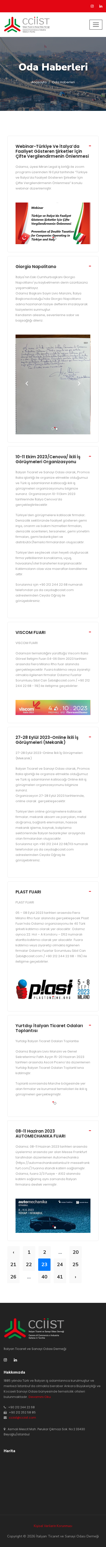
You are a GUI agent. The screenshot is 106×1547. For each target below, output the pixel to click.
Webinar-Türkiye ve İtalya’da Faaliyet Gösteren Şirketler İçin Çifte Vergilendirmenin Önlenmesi (52, 151)
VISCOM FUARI (31, 632)
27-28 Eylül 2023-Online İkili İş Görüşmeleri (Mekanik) (47, 740)
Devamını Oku (40, 1396)
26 (13, 1277)
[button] (53, 237)
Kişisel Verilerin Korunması (53, 1526)
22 (29, 1264)
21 (13, 1264)
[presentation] (26, 384)
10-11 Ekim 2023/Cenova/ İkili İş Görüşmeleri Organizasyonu (48, 459)
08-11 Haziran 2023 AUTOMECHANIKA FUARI (41, 1134)
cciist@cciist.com (22, 1417)
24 (60, 1264)
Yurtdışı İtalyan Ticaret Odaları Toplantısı (49, 1028)
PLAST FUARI (28, 891)
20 (76, 1252)
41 (60, 1277)
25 (75, 1264)
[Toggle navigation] (95, 25)
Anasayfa (39, 82)
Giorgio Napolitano (36, 266)
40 (44, 1277)
